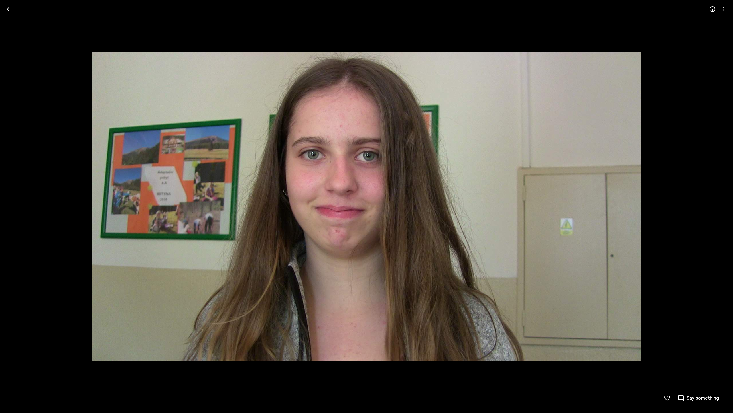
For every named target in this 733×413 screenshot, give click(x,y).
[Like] (667, 398)
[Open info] (712, 9)
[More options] (724, 9)
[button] (16, 206)
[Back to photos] (9, 9)
